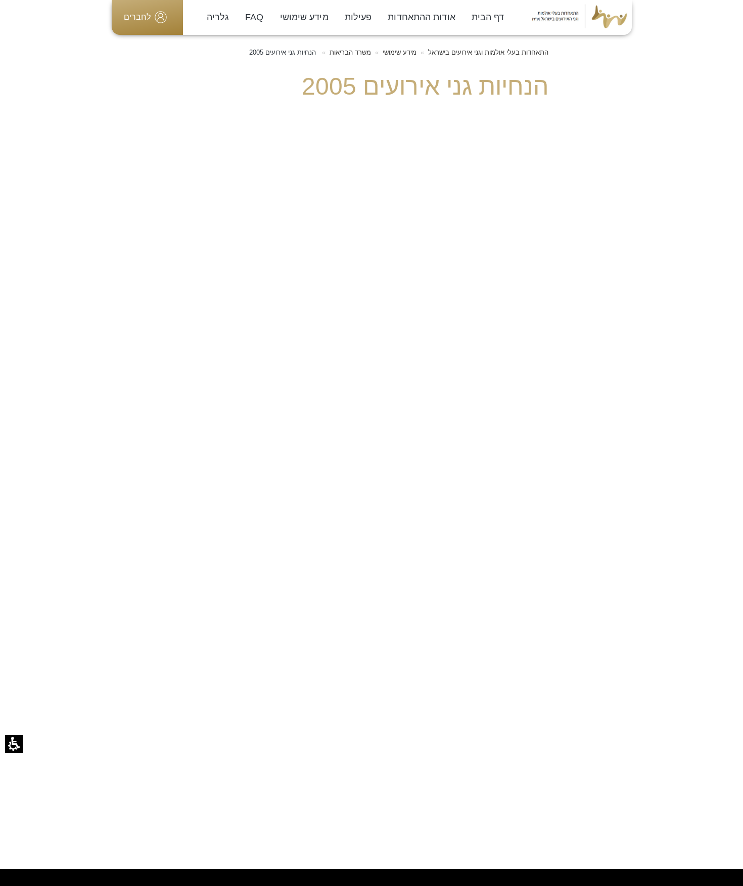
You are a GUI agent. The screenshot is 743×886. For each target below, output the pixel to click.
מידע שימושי (304, 17)
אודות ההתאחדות (421, 17)
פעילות (358, 17)
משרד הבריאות (350, 52)
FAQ (254, 17)
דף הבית (488, 17)
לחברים (137, 17)
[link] (580, 17)
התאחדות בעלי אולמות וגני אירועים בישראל (488, 52)
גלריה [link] (218, 17)
